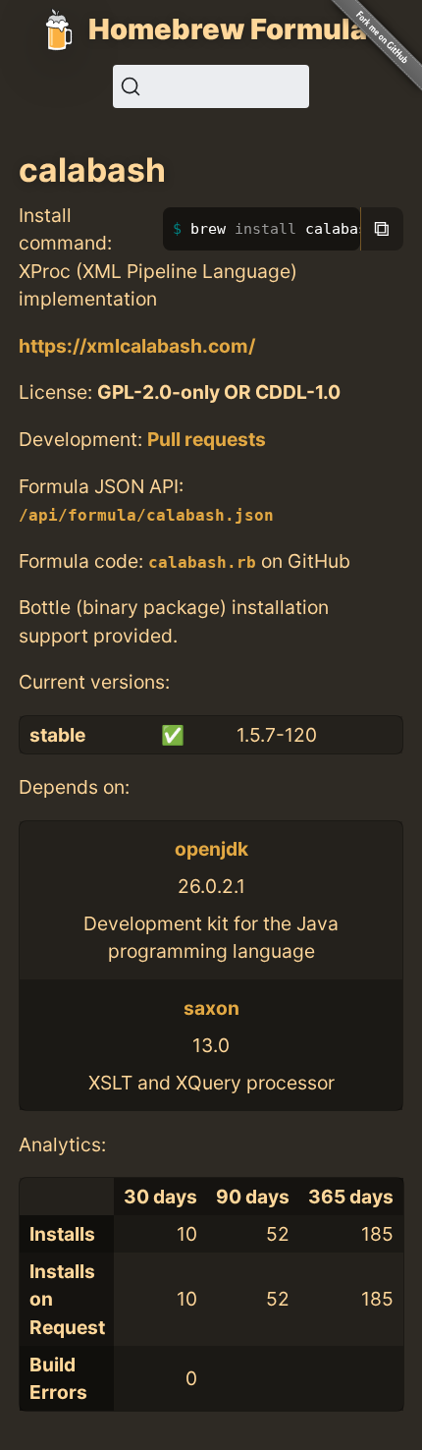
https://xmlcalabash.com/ (137, 346)
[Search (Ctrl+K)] (211, 86)
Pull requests (206, 439)
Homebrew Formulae (236, 29)
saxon (211, 1008)
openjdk (211, 849)
